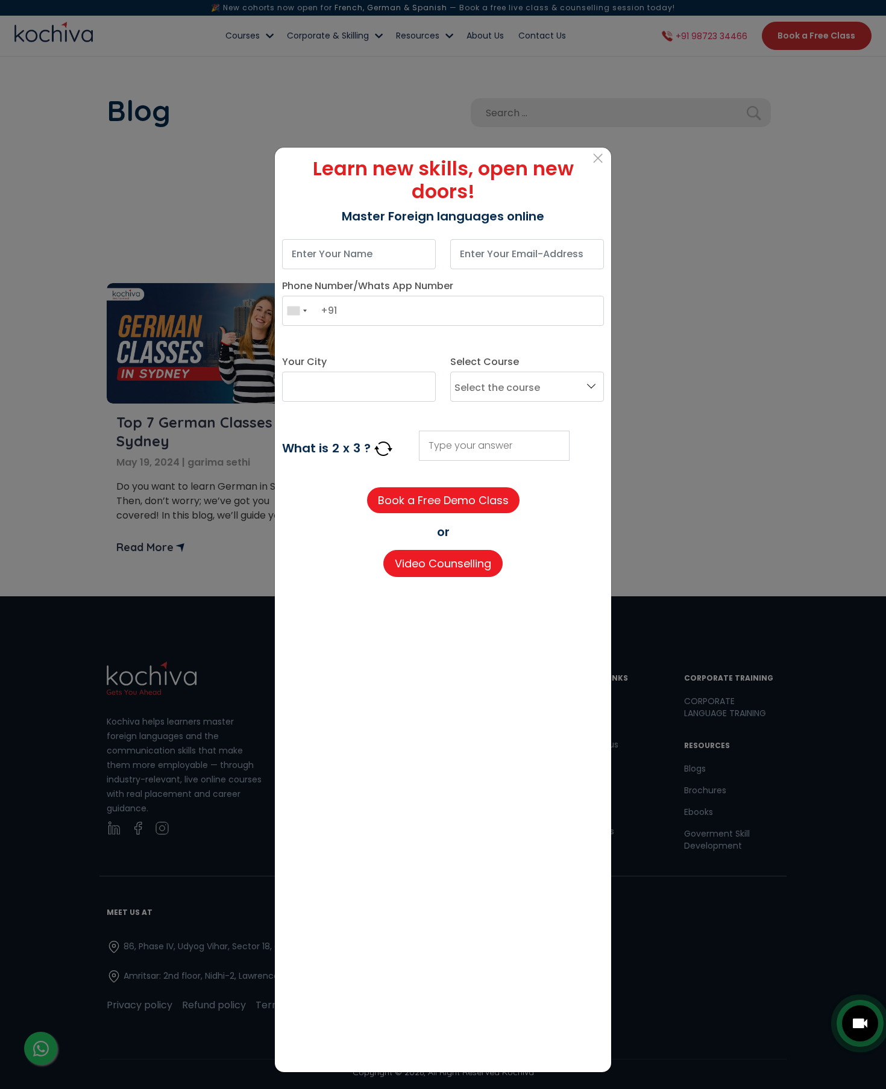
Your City (304, 362)
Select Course (484, 362)
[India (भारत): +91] (296, 310)
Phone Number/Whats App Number (367, 286)
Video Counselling (443, 563)
